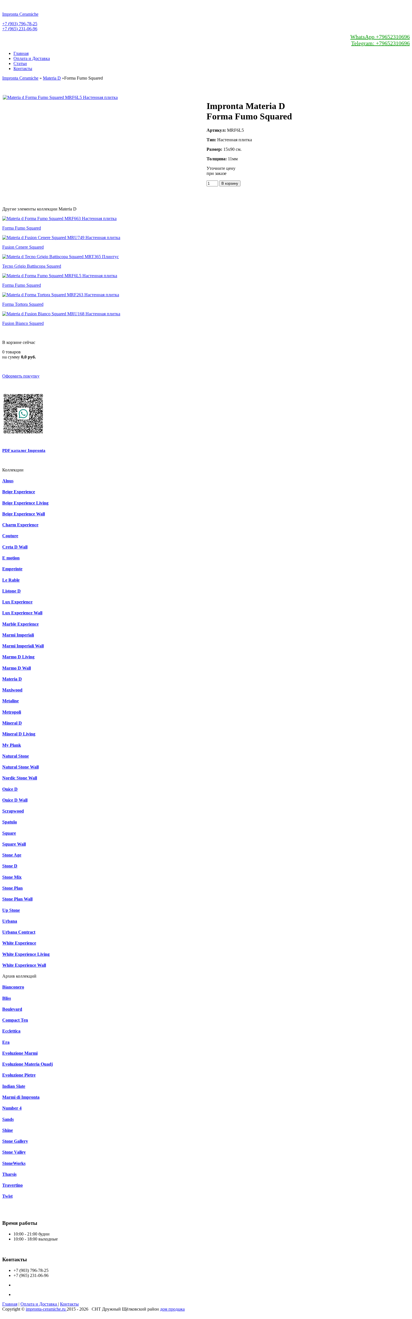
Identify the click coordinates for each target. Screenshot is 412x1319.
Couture (10, 535)
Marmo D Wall (16, 668)
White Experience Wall (24, 965)
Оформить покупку (21, 376)
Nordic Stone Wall (19, 778)
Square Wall (14, 844)
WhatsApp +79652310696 (380, 37)
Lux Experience (17, 602)
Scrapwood (13, 811)
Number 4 (12, 1108)
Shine (7, 1130)
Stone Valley (14, 1152)
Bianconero (13, 987)
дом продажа (172, 1309)
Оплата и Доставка (31, 58)
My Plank (11, 745)
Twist (7, 1196)
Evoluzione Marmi (20, 1053)
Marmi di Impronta (21, 1097)
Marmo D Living (18, 656)
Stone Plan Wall (17, 899)
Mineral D (12, 723)
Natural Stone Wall (20, 767)
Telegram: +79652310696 (380, 43)
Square (9, 833)
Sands (8, 1119)
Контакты (22, 68)
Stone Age (11, 855)
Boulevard (12, 1009)
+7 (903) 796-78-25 (19, 23)
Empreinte (12, 568)
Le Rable (11, 580)
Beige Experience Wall (23, 514)
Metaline (10, 700)
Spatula (9, 822)
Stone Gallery (15, 1141)
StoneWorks (14, 1163)
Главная (21, 53)
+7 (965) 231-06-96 (19, 28)
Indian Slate (13, 1086)
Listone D (11, 591)
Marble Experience (20, 624)
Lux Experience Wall (22, 612)
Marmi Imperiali (18, 635)
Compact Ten (15, 1020)
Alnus (7, 480)
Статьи (20, 63)
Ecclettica (11, 1031)
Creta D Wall (14, 547)
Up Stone (11, 910)
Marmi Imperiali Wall (23, 646)
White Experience (19, 943)
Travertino (12, 1185)
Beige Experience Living (25, 503)
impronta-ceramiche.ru (46, 1309)
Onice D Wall (14, 800)
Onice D (10, 789)
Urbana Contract (18, 932)
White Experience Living (26, 954)
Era (6, 1042)
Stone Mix (12, 877)
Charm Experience (20, 524)
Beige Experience (18, 491)
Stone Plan (12, 888)
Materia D (52, 78)
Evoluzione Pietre (19, 1075)
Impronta (20, 14)
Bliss (6, 998)
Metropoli (11, 712)
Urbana (9, 921)
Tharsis (9, 1174)
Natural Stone (15, 756)
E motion (11, 558)
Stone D (9, 866)
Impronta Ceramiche (20, 78)
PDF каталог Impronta (23, 450)
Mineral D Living (18, 734)
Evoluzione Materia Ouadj (27, 1064)
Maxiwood (12, 690)
